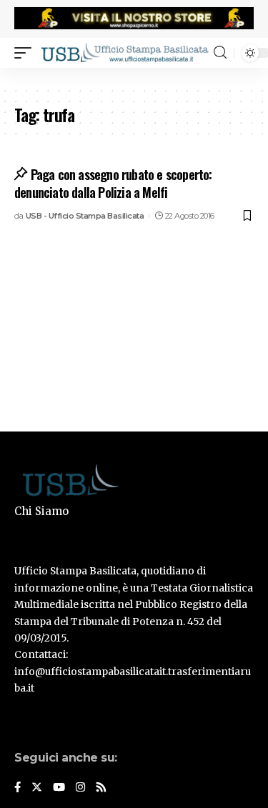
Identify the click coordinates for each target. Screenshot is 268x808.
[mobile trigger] (26, 52)
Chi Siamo (41, 511)
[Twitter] (36, 788)
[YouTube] (59, 788)
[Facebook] (17, 788)
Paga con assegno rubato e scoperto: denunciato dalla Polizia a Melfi (113, 183)
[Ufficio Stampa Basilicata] (124, 52)
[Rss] (101, 788)
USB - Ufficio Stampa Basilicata (85, 216)
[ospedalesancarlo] (134, 77)
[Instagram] (80, 788)
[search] (220, 52)
